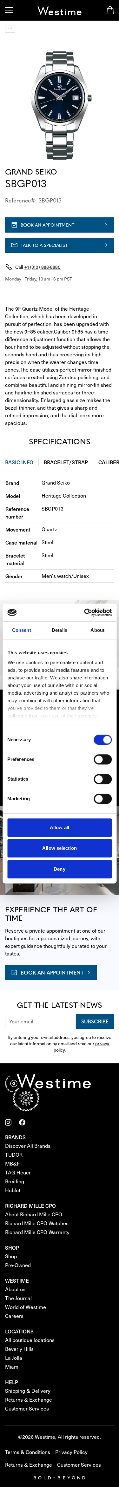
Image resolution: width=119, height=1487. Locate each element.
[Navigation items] (10, 29)
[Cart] (110, 10)
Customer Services (27, 1408)
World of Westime (25, 1307)
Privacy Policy (71, 1452)
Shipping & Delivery (27, 1390)
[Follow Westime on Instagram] (8, 1122)
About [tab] (97, 630)
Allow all (59, 827)
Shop (11, 1256)
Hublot (12, 1190)
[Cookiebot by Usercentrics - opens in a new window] (85, 612)
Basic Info (19, 462)
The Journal (18, 1298)
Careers (14, 1315)
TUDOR (14, 1154)
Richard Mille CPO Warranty (37, 1232)
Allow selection (59, 848)
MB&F (12, 1163)
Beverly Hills (19, 1348)
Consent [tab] (21, 630)
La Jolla (13, 1357)
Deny (59, 869)
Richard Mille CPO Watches (37, 1223)
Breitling (14, 1181)
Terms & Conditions (27, 1452)
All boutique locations (30, 1340)
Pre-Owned (18, 1265)
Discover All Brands (27, 1145)
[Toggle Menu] (9, 10)
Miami (12, 1366)
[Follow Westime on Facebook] (22, 1122)
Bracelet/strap (66, 462)
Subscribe (95, 1021)
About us (15, 1289)
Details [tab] (59, 630)
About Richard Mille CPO (33, 1214)
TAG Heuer (18, 1172)
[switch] (103, 759)
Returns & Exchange (28, 1399)
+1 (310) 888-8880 (42, 267)
